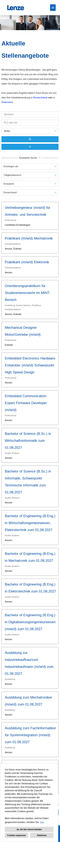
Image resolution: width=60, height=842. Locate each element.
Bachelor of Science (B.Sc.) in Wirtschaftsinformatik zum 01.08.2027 (28, 440)
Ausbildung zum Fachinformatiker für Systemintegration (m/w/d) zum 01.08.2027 (30, 735)
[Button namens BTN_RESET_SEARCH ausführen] (30, 147)
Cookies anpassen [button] (16, 835)
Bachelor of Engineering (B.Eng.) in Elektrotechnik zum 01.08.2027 (30, 587)
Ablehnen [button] (42, 835)
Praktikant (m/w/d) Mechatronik (29, 238)
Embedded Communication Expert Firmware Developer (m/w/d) (26, 403)
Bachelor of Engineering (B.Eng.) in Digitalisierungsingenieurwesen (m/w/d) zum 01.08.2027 (30, 622)
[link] (30, 216)
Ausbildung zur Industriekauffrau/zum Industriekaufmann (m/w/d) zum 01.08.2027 (29, 663)
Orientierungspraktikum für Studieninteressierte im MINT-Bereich (28, 293)
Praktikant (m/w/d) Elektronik (27, 262)
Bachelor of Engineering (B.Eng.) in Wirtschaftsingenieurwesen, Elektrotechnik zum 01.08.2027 (30, 523)
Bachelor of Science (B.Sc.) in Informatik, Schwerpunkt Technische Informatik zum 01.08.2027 (28, 481)
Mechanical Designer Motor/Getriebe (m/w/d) (23, 331)
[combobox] (30, 131)
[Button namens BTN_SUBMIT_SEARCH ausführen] (30, 139)
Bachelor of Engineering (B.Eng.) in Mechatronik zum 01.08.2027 (30, 557)
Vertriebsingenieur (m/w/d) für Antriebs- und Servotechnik (27, 211)
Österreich (7, 102)
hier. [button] (42, 822)
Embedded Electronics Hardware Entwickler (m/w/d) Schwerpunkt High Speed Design (30, 365)
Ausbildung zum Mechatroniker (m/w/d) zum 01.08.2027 (28, 700)
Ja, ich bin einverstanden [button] (29, 829)
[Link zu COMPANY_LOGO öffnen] (15, 7)
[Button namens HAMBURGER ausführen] (53, 7)
